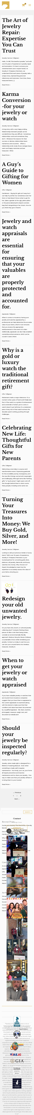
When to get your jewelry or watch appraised (14, 672)
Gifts (3, 190)
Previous (17, 792)
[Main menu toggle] (29, 5)
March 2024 (6, 910)
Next (17, 799)
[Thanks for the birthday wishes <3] (17, 928)
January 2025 (6, 896)
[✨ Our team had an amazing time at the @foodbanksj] (17, 908)
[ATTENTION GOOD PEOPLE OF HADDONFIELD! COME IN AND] (17, 866)
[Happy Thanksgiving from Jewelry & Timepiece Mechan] (17, 887)
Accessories (6, 866)
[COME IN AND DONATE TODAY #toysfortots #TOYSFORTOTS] (17, 949)
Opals (4, 877)
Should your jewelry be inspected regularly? (15, 740)
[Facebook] (19, 1034)
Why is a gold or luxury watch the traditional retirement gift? (15, 368)
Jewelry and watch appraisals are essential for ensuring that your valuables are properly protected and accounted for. (16, 264)
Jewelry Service (7, 58)
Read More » (6, 85)
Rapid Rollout (23, 1029)
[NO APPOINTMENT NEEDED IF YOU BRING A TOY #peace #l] (17, 846)
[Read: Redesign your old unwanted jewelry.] (9, 588)
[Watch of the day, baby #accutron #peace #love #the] (17, 990)
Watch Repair (6, 883)
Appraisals (5, 314)
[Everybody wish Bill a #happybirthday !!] (17, 970)
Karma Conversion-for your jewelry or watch (16, 106)
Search (28, 812)
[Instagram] (15, 1034)
